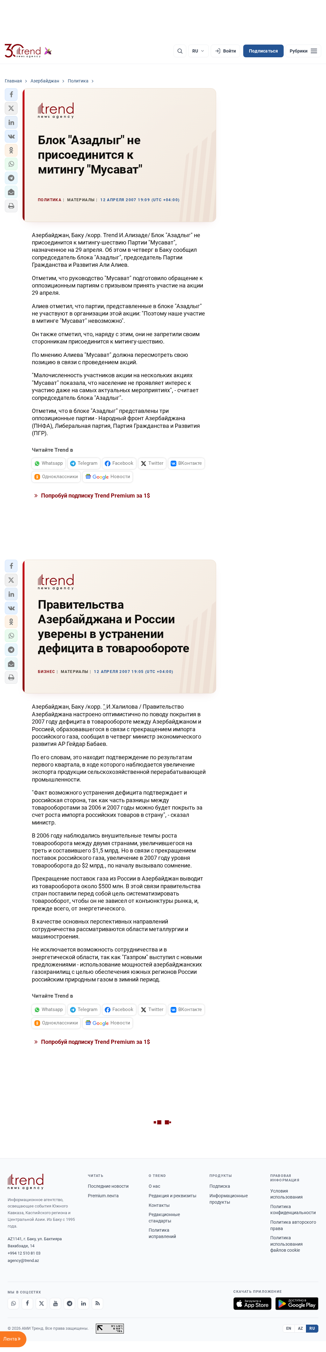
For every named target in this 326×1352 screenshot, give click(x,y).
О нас (154, 1186)
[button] (11, 94)
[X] (41, 1303)
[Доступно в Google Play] (296, 1303)
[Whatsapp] (13, 1303)
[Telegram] (69, 1303)
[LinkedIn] (83, 1303)
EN (288, 1328)
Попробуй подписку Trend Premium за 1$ (95, 495)
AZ (300, 1328)
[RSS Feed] (97, 1303)
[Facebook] (27, 1303)
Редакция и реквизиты (172, 1195)
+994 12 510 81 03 (24, 1253)
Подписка (219, 1186)
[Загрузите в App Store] (252, 1303)
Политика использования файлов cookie (286, 1244)
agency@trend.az (23, 1260)
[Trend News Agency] (25, 1182)
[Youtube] (55, 1303)
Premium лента (103, 1195)
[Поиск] (180, 51)
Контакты (159, 1205)
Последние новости (108, 1186)
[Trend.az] (28, 51)
